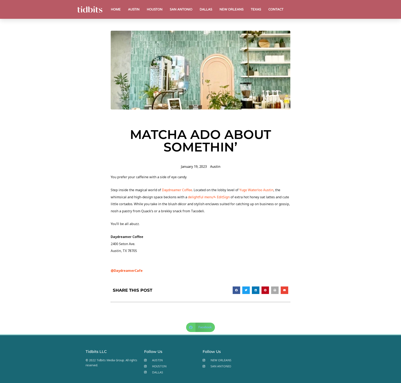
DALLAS (206, 9)
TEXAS (256, 9)
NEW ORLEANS (232, 9)
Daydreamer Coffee (177, 190)
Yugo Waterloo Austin (256, 190)
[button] (236, 290)
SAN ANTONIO (181, 9)
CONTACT (275, 9)
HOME (116, 9)
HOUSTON (154, 9)
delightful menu (200, 197)
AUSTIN (134, 9)
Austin (215, 166)
